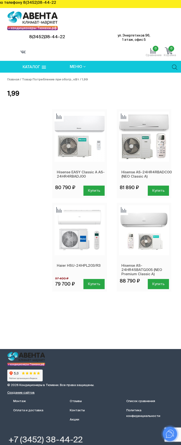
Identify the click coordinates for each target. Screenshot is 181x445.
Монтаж (19, 401)
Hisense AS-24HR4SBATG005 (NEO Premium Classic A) (141, 270)
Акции (74, 419)
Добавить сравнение (59, 116)
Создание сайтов (21, 392)
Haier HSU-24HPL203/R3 (79, 265)
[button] (34, 67)
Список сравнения (140, 401)
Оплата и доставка (28, 410)
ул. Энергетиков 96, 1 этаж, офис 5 (134, 38)
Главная (13, 79)
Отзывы (76, 401)
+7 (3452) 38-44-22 (45, 440)
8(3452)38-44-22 (47, 37)
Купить (94, 190)
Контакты (77, 410)
